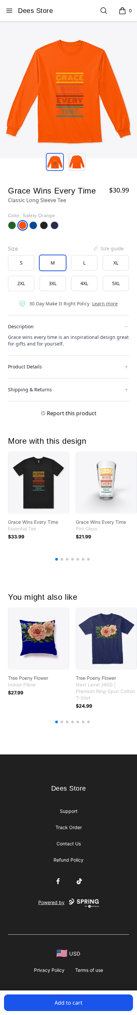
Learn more (105, 303)
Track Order (69, 827)
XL (115, 263)
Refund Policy (68, 860)
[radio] (21, 263)
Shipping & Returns (30, 389)
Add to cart (68, 1002)
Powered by (51, 902)
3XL (53, 283)
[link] (38, 482)
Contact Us (69, 843)
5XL (116, 283)
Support (68, 811)
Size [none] (13, 248)
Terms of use (89, 970)
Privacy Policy (49, 970)
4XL (84, 283)
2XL (21, 283)
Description (21, 326)
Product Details (25, 366)
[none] (108, 248)
